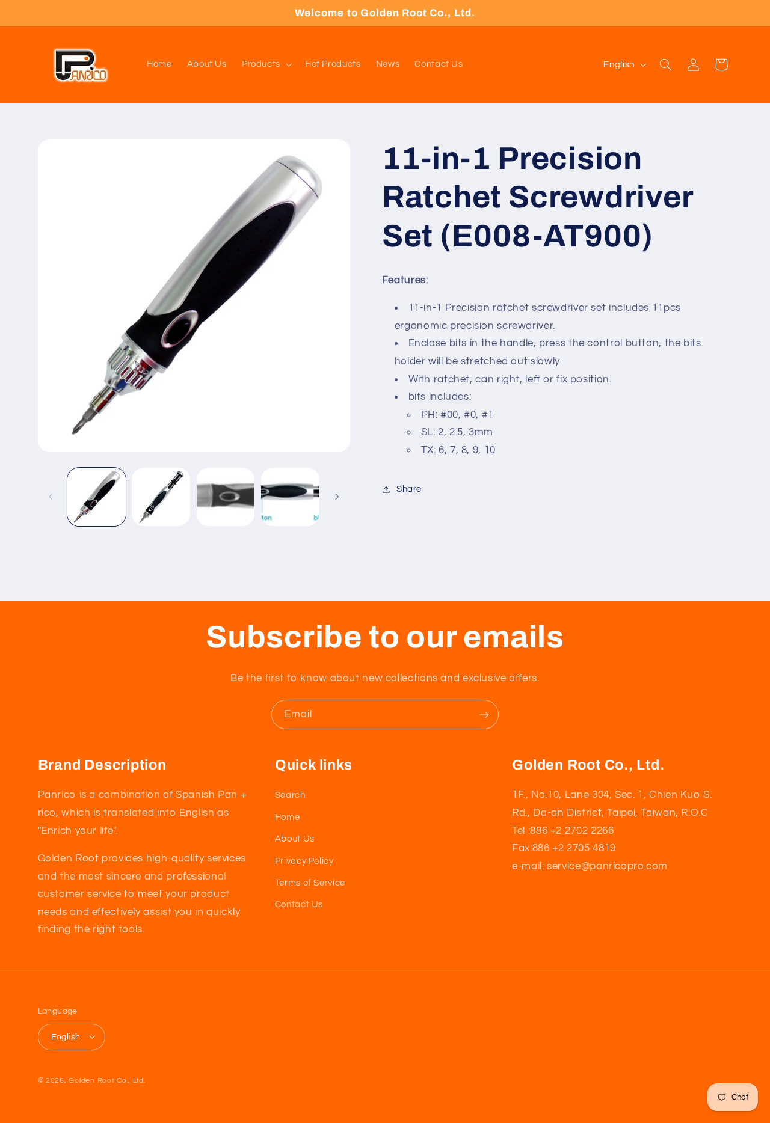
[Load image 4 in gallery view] (290, 497)
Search (290, 795)
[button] (265, 64)
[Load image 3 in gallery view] (226, 497)
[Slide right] (337, 496)
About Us (295, 838)
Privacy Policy (304, 860)
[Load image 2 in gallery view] (161, 497)
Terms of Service (310, 882)
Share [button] (409, 489)
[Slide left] (51, 496)
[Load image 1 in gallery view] (96, 497)
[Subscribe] (484, 714)
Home (287, 816)
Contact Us (299, 904)
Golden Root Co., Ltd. (107, 1080)
